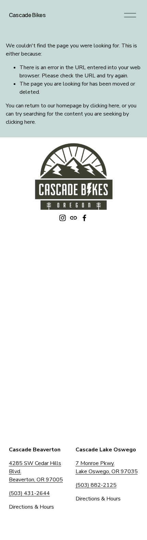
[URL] (73, 217)
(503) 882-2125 (96, 485)
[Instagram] (62, 217)
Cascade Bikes (27, 15)
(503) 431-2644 (29, 493)
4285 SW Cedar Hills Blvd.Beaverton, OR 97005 (36, 471)
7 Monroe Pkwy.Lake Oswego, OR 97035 (107, 467)
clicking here (104, 105)
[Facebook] (84, 217)
